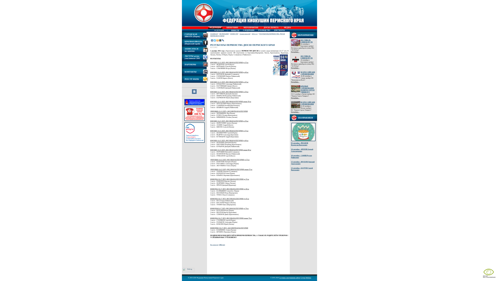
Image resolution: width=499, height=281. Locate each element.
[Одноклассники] (217, 40)
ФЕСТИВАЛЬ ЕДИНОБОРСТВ (307, 41)
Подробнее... (295, 52)
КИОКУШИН (232, 27)
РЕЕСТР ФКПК (192, 79)
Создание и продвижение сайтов (289, 278)
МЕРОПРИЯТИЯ (251, 27)
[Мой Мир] (220, 40)
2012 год (255, 34)
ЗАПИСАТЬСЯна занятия (191, 50)
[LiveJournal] (223, 40)
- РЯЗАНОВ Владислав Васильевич (299, 144)
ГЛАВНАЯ (214, 34)
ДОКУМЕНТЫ (279, 30)
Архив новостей (245, 34)
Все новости (214, 245)
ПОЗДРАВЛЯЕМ (305, 118)
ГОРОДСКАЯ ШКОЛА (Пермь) (192, 35)
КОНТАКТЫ (190, 72)
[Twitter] (215, 40)
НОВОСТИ (234, 34)
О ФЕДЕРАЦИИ (248, 30)
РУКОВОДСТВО (264, 30)
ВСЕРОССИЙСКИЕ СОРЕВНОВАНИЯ (308, 73)
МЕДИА (287, 27)
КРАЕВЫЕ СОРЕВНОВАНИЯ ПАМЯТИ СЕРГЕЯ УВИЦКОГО (307, 89)
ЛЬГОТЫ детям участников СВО (192, 57)
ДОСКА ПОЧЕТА (271, 27)
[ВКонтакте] (212, 40)
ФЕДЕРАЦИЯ (215, 27)
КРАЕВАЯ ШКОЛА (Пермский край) (193, 42)
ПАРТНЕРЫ (190, 64)
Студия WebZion (305, 278)
